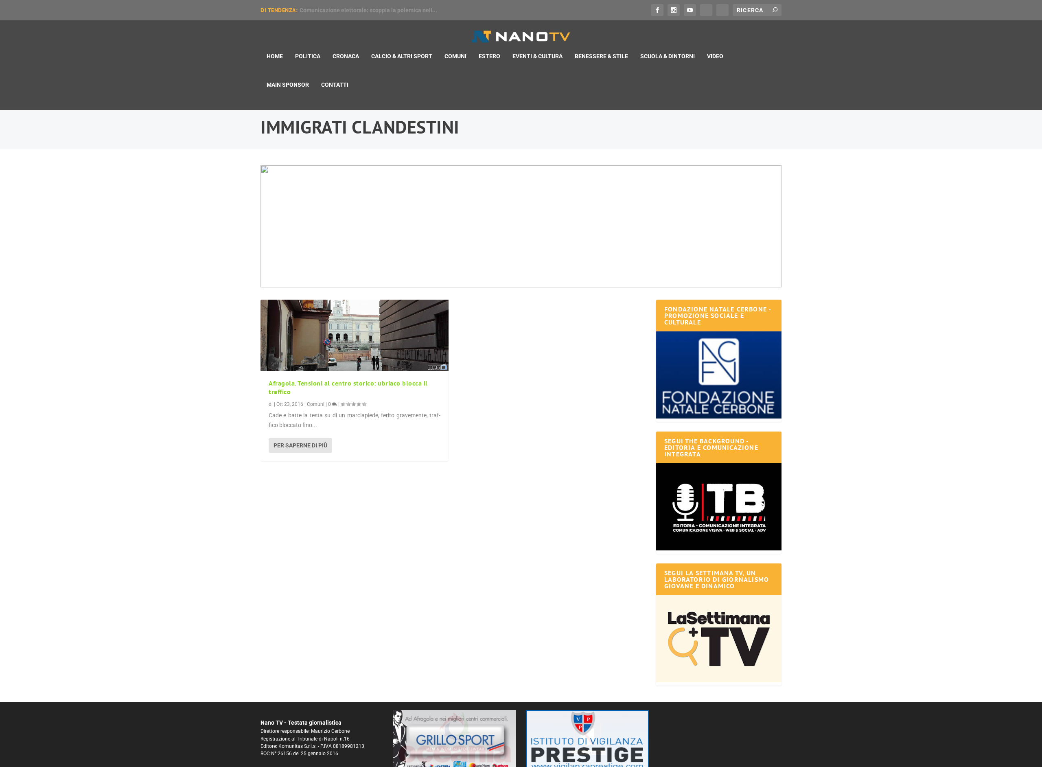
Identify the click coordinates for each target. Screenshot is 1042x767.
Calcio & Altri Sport (401, 56)
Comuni (455, 56)
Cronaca (346, 56)
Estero (489, 56)
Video (715, 56)
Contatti (334, 84)
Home (275, 56)
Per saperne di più (300, 445)
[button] (499, 226)
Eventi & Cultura (537, 56)
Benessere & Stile (601, 56)
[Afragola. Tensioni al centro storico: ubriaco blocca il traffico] (354, 335)
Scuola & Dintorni (667, 56)
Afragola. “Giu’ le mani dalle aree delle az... (356, 10)
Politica (307, 56)
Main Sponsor (288, 84)
